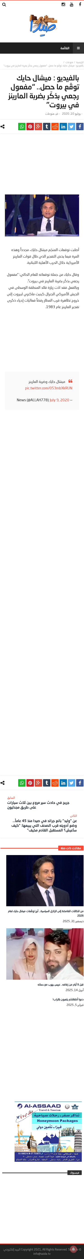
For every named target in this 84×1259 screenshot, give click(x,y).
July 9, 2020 (59, 400)
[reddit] (55, 126)
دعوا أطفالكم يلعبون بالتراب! (68, 999)
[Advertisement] (42, 166)
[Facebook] (80, 4)
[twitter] (71, 126)
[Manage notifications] (73, 1249)
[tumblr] (46, 126)
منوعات (69, 62)
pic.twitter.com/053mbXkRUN (48, 388)
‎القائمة (64, 48)
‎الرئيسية (80, 62)
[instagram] (63, 4)
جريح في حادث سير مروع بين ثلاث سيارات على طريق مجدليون (38, 802)
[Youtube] (71, 4)
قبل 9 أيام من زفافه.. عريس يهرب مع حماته (61, 984)
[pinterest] (30, 126)
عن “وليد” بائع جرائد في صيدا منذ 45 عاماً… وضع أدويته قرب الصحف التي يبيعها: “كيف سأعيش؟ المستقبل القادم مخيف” (44, 823)
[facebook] (80, 126)
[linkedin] (63, 126)
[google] (38, 126)
